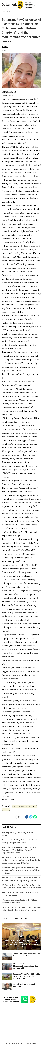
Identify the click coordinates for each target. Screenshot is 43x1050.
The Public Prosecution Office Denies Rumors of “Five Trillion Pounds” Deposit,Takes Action (19, 850)
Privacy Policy (24, 1043)
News (21, 936)
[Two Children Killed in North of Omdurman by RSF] (7, 956)
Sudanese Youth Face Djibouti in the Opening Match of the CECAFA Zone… (26, 976)
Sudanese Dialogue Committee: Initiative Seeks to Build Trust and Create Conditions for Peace (21, 870)
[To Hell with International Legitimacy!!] (7, 986)
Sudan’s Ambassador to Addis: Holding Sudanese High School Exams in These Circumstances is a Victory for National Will (21, 943)
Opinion (5, 46)
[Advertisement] (21, 1015)
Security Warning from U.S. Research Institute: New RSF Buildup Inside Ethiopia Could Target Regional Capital (21, 860)
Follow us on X (33, 1043)
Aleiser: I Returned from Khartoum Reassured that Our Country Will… (25, 966)
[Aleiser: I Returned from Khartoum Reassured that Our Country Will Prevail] (7, 966)
